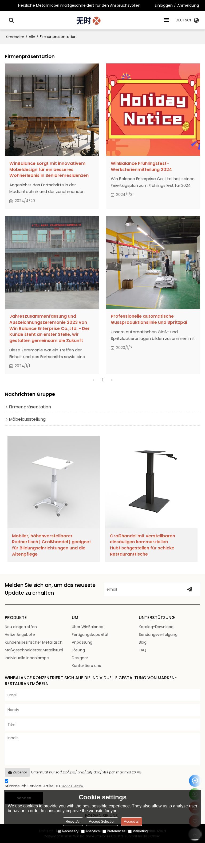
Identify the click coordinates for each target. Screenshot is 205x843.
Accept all (131, 821)
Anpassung (82, 642)
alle (32, 37)
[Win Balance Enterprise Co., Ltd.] (89, 20)
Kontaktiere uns (86, 665)
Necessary (70, 831)
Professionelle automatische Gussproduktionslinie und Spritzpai (149, 319)
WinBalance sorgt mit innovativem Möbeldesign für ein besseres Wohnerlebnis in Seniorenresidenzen (49, 170)
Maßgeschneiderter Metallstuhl (34, 650)
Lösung (78, 650)
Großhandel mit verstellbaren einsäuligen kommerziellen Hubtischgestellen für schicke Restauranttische (142, 545)
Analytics (92, 831)
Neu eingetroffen (21, 626)
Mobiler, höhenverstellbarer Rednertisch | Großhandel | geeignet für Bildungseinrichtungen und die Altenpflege (51, 545)
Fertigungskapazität (90, 634)
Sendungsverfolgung (158, 634)
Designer (80, 657)
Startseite (15, 37)
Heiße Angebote (20, 634)
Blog (143, 642)
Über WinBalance (87, 626)
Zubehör (20, 772)
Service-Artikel (72, 786)
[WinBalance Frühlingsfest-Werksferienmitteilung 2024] (153, 109)
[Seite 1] (93, 380)
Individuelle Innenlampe (27, 657)
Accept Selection (102, 821)
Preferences (116, 831)
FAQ (142, 650)
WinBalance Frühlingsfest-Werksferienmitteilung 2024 (141, 167)
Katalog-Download (156, 626)
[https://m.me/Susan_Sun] (195, 781)
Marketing (140, 831)
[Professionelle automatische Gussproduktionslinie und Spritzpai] (153, 262)
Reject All (73, 821)
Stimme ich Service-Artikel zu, (44, 786)
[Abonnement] (189, 589)
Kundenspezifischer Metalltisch (33, 642)
